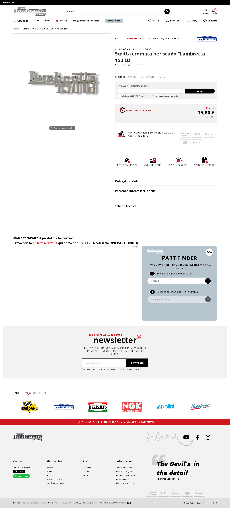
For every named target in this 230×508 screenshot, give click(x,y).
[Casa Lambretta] (207, 39)
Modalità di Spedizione (125, 475)
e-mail (20, 471)
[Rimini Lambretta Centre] (30, 11)
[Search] (167, 11)
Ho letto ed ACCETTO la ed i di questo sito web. (149, 96)
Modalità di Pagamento (125, 471)
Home (16, 28)
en (216, 503)
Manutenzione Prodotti (125, 483)
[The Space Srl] (129, 503)
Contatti (212, 20)
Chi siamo (87, 467)
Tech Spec (174, 20)
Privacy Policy (144, 96)
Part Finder (114, 20)
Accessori (51, 475)
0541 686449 (23, 476)
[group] (29, 407)
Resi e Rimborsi (122, 479)
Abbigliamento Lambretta (86, 20)
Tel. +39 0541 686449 (21, 467)
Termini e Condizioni (124, 467)
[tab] (166, 181)
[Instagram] (208, 437)
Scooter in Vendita (54, 479)
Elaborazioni (52, 471)
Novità (47, 20)
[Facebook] (197, 437)
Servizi (85, 475)
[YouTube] (186, 437)
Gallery (193, 20)
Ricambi (50, 467)
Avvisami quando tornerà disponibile (133, 86)
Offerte (62, 20)
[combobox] (117, 11)
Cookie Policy (202, 503)
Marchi (155, 20)
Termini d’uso (158, 96)
